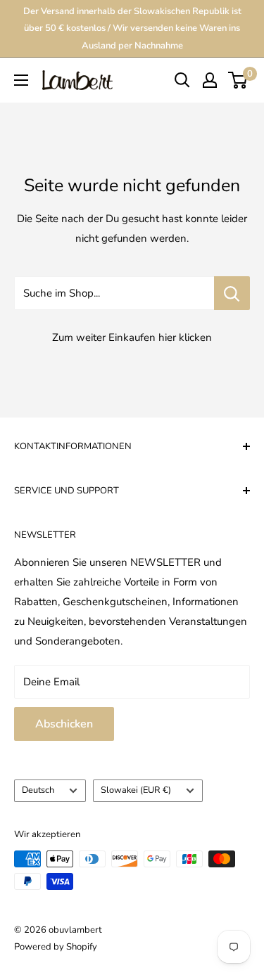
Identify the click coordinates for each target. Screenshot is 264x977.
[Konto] (210, 80)
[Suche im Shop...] (232, 293)
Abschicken (64, 724)
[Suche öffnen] (182, 80)
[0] (238, 80)
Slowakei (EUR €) (136, 790)
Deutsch (38, 790)
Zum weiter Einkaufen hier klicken (132, 337)
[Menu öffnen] (21, 80)
